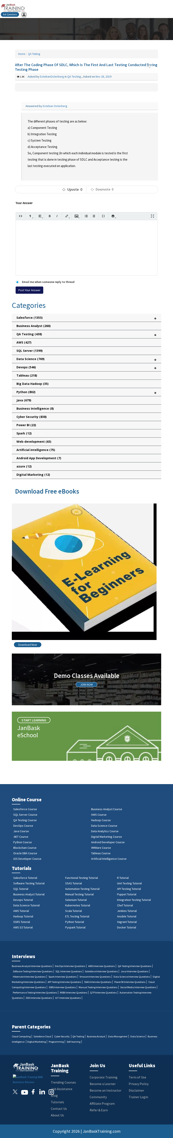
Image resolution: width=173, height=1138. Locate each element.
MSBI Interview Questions (73, 992)
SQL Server (29, 351)
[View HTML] (20, 216)
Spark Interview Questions (63, 976)
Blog (54, 1095)
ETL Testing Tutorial (77, 916)
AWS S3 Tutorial (23, 927)
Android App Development (38, 458)
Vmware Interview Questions (95, 976)
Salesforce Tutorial (25, 878)
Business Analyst (33, 326)
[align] (40, 216)
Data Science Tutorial (26, 905)
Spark (24, 433)
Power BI (26, 425)
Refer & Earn (99, 1110)
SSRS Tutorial (21, 922)
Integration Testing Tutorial (134, 900)
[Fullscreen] (152, 216)
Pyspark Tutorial (75, 927)
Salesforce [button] (86, 318)
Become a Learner (103, 1084)
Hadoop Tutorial (23, 916)
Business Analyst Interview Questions (32, 966)
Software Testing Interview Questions (33, 971)
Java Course (21, 831)
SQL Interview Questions (68, 971)
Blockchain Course (24, 848)
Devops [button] (86, 368)
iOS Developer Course (27, 859)
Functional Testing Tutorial (81, 878)
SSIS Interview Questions (39, 997)
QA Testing (33, 54)
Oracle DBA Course (25, 853)
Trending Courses (63, 1082)
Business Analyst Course (106, 809)
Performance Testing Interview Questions (35, 992)
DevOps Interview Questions (70, 966)
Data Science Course (104, 826)
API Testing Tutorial (129, 889)
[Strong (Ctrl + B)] (49, 216)
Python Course (22, 842)
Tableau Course (101, 853)
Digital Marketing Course (106, 837)
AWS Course (99, 815)
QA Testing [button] (86, 335)
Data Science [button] (86, 360)
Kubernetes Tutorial (77, 905)
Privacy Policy (139, 1084)
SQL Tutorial (20, 889)
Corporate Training (104, 1077)
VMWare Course (101, 848)
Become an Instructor (105, 1090)
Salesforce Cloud (42, 1036)
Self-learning (73, 1041)
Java (23, 400)
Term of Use (137, 1077)
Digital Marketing (33, 475)
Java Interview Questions (134, 971)
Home (21, 54)
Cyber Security (31, 417)
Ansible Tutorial (126, 916)
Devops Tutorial (23, 900)
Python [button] (86, 393)
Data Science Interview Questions (132, 976)
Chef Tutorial (125, 905)
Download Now (27, 645)
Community (98, 1097)
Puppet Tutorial (126, 894)
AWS (23, 342)
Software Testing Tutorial (29, 883)
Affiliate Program (102, 1103)
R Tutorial (123, 878)
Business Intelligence (35, 408)
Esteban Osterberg (55, 106)
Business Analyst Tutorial (29, 894)
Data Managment (117, 1036)
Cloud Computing (21, 1036)
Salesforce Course (25, 809)
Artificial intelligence (35, 450)
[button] (149, 66)
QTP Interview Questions (103, 992)
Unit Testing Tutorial (129, 883)
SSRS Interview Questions (62, 987)
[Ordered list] (93, 216)
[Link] (66, 216)
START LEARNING (34, 720)
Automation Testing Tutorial (82, 889)
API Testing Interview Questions (64, 982)
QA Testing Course (25, 820)
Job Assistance (61, 1089)
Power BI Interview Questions (129, 982)
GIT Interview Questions (68, 997)
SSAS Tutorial (73, 883)
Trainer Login (138, 1097)
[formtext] (30, 216)
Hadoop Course (101, 820)
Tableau (26, 375)
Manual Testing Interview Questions (98, 987)
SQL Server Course (25, 815)
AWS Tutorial (21, 911)
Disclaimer (136, 1090)
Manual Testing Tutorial (79, 894)
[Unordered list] (86, 216)
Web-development (33, 442)
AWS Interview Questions (101, 966)
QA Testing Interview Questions (134, 966)
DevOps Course (23, 826)
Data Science (137, 1036)
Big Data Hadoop (32, 384)
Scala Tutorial (73, 911)
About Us (57, 1115)
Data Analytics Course (105, 831)
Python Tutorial (74, 922)
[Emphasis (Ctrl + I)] (57, 216)
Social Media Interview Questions (138, 987)
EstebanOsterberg (52, 76)
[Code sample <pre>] (103, 216)
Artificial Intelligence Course (109, 859)
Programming (56, 1041)
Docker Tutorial (126, 927)
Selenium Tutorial (76, 900)
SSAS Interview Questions (97, 982)
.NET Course (20, 837)
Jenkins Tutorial (127, 911)
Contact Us (59, 1108)
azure (24, 466)
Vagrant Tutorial (127, 922)
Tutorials (57, 1102)
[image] (76, 216)
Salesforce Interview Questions (101, 971)
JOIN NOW (86, 684)
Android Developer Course (108, 842)
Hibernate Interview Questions (29, 976)
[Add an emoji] (113, 216)
